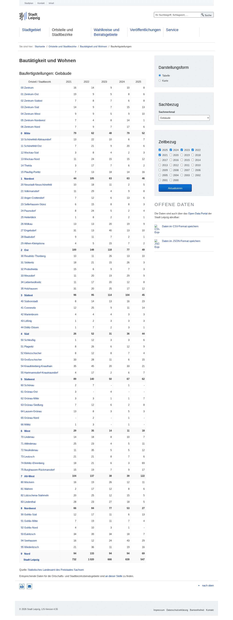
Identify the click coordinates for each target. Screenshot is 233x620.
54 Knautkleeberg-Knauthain (36, 366)
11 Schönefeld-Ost (31, 145)
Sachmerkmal (167, 111)
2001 (165, 180)
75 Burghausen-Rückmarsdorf (38, 469)
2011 (187, 165)
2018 (198, 155)
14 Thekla (26, 165)
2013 (165, 165)
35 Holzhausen (29, 288)
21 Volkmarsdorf (30, 191)
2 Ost (24, 250)
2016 (176, 160)
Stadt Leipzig (30, 559)
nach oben (208, 585)
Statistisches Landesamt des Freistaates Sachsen (56, 569)
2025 (165, 150)
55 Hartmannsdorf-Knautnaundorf (39, 372)
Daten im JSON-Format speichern (181, 240)
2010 (198, 165)
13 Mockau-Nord (30, 159)
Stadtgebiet (31, 30)
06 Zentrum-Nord (30, 126)
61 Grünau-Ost (29, 391)
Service (172, 30)
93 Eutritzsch (28, 534)
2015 (187, 160)
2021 (165, 155)
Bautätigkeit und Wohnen (93, 46)
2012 (176, 165)
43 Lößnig (26, 320)
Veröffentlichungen (145, 30)
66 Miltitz (26, 424)
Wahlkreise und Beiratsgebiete (106, 32)
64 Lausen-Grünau (31, 411)
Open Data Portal (197, 213)
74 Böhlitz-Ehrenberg (32, 463)
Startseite (40, 46)
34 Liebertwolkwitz (31, 282)
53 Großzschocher (31, 359)
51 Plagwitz (27, 346)
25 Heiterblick (28, 217)
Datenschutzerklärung (177, 610)
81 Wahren (27, 488)
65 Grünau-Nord (30, 417)
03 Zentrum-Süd (30, 107)
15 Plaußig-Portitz (31, 172)
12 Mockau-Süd (30, 152)
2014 (198, 160)
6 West (25, 430)
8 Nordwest (28, 508)
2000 (176, 180)
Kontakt (41, 3)
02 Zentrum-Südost (31, 100)
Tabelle (166, 75)
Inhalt (51, 3)
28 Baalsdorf (28, 236)
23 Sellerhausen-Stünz (33, 204)
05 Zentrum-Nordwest (33, 120)
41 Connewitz (28, 307)
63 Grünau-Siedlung (32, 404)
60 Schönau (27, 385)
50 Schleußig (28, 340)
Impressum (159, 610)
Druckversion (21, 586)
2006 (198, 170)
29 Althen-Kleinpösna (32, 243)
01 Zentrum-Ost (30, 94)
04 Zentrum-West (30, 113)
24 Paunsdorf (28, 210)
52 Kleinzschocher (31, 353)
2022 (198, 150)
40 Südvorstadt (29, 301)
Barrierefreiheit (197, 610)
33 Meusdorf (28, 275)
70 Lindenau (27, 436)
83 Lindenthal (28, 501)
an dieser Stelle (113, 576)
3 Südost (27, 295)
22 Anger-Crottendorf (32, 197)
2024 (176, 150)
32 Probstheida (29, 269)
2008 (176, 170)
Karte (165, 80)
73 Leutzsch (27, 456)
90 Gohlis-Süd (29, 514)
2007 (187, 170)
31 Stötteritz (27, 262)
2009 (165, 170)
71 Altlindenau (28, 443)
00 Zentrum (27, 87)
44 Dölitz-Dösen (30, 327)
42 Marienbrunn (29, 314)
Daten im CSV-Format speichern (180, 226)
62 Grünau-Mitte (30, 398)
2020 (176, 155)
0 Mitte (25, 133)
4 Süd (25, 333)
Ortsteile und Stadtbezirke (62, 32)
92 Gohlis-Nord (29, 527)
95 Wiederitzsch (30, 547)
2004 (176, 175)
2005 (165, 175)
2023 (187, 150)
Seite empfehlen (29, 586)
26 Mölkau (26, 223)
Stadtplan (28, 3)
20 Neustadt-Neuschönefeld (36, 184)
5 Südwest (28, 379)
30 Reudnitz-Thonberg (33, 256)
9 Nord (25, 553)
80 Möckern (27, 482)
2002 (198, 175)
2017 (165, 160)
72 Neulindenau (29, 450)
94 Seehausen (29, 540)
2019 (187, 155)
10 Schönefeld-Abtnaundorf (36, 139)
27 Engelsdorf (28, 230)
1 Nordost (27, 178)
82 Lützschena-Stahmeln (35, 495)
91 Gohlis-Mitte (29, 520)
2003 (187, 175)
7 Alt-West (27, 476)
